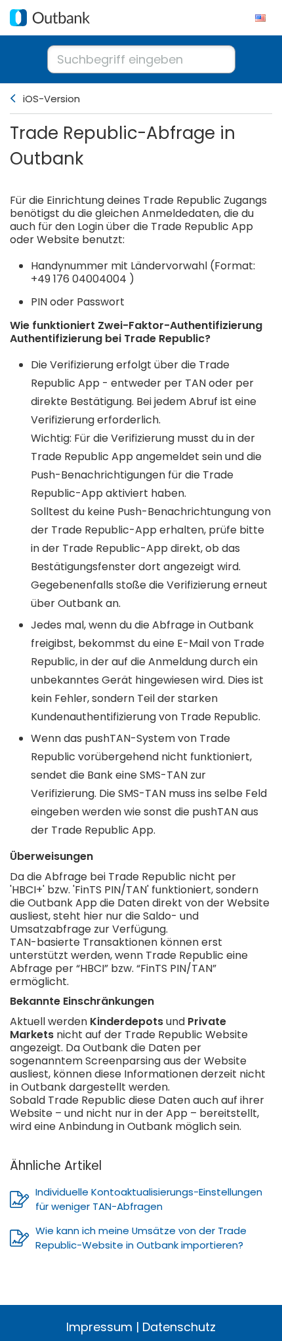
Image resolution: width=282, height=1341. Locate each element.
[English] (260, 18)
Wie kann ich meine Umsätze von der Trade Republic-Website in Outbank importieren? (141, 1238)
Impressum (99, 1327)
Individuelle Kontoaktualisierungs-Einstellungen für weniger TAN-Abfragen (148, 1199)
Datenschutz (179, 1327)
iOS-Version (51, 99)
